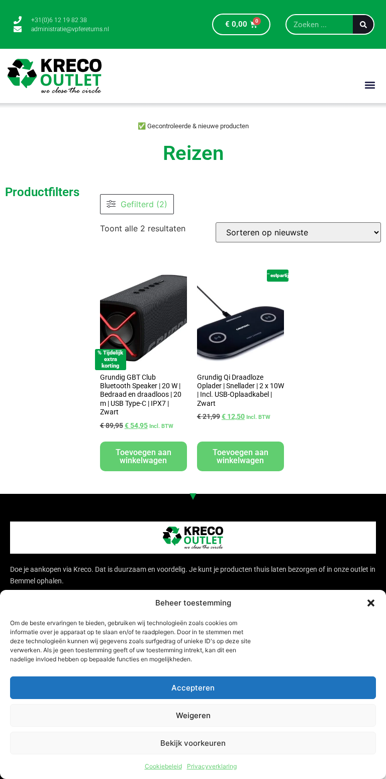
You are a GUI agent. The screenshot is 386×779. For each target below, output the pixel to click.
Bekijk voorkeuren (193, 743)
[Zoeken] (363, 24)
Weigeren (193, 715)
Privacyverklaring (212, 766)
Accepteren (193, 688)
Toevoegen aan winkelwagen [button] (143, 456)
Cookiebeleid (163, 766)
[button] (371, 603)
